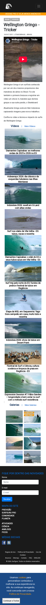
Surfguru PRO (9, 513)
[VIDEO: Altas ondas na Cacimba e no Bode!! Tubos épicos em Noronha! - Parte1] (32, 443)
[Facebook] (4, 542)
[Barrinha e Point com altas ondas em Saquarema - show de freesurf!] (14, 430)
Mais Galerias (30, 405)
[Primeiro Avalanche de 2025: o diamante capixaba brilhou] (32, 430)
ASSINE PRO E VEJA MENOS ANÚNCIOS (23, 14)
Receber (7, 499)
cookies (22, 577)
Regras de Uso (10, 552)
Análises (6, 529)
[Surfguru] (9, 6)
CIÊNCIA (5, 526)
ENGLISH (37, 558)
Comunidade (8, 515)
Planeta (6, 518)
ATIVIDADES (7, 523)
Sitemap (16, 558)
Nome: (4, 477)
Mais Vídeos (29, 126)
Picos (5, 532)
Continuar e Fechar (11, 601)
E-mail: (5, 488)
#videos (15, 19)
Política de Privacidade (20, 594)
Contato (24, 558)
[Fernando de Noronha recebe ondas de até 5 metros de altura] (32, 457)
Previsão (6, 510)
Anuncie (8, 558)
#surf (7, 19)
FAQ (30, 558)
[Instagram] (9, 542)
